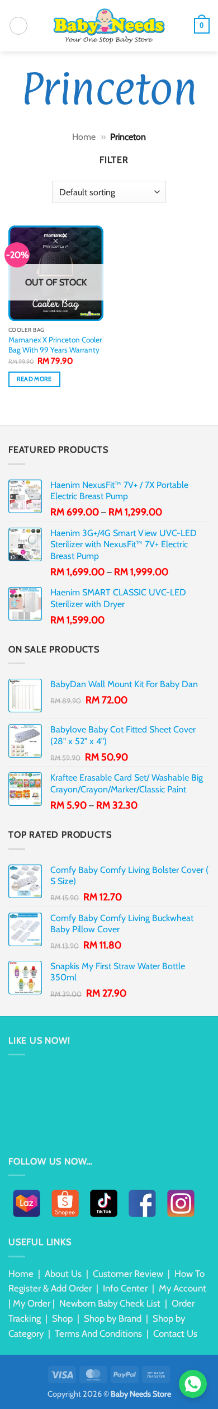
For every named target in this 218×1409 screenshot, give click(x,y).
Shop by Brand (112, 1318)
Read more (34, 379)
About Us (63, 1273)
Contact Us (175, 1333)
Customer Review (128, 1273)
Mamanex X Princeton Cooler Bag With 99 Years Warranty (55, 344)
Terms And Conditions (98, 1333)
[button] (18, 26)
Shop (62, 1318)
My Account (182, 1288)
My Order (31, 1303)
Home (84, 136)
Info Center (125, 1288)
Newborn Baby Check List (109, 1303)
